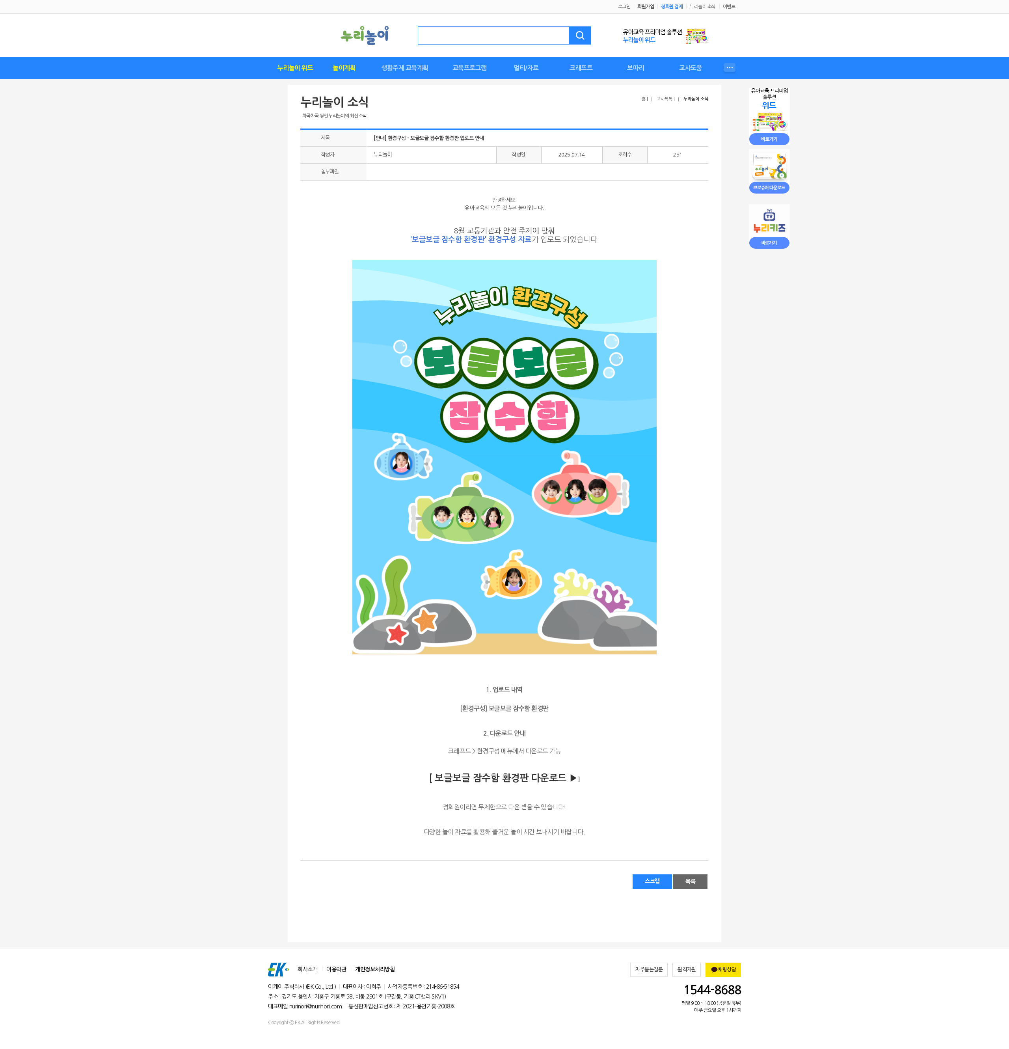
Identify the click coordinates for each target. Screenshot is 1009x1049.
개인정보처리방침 (375, 969)
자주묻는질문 (649, 969)
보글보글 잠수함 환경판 (482, 778)
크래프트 (581, 68)
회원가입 (645, 6)
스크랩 (652, 881)
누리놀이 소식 (703, 6)
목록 (690, 881)
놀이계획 (344, 68)
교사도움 (690, 68)
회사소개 (307, 969)
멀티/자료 (526, 68)
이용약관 (336, 969)
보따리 (635, 68)
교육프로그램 (469, 68)
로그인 (624, 6)
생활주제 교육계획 (404, 68)
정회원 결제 (672, 6)
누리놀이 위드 (295, 68)
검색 (580, 35)
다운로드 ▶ (553, 778)
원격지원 (687, 969)
